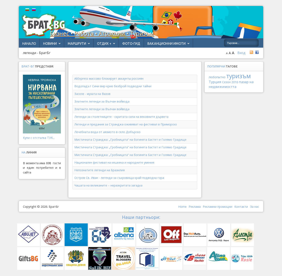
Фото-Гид (131, 43)
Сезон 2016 (230, 82)
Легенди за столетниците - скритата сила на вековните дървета (121, 117)
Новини (50, 43)
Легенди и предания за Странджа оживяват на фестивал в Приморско (125, 124)
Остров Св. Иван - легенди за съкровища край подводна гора (119, 178)
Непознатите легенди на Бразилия (99, 170)
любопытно (217, 77)
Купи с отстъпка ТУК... (39, 138)
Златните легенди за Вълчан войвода (101, 101)
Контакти (241, 207)
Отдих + (104, 43)
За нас (254, 207)
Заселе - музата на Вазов (92, 94)
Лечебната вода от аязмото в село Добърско (107, 132)
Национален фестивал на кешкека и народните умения (114, 162)
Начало (29, 43)
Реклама (195, 207)
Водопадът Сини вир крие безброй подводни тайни (112, 86)
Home (182, 207)
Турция (215, 81)
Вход (241, 53)
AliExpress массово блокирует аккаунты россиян (108, 78)
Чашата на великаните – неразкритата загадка (108, 185)
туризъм (238, 76)
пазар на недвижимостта (231, 84)
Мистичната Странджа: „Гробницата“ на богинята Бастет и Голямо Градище (130, 140)
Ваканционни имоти (166, 43)
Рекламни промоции (217, 207)
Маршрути (77, 43)
